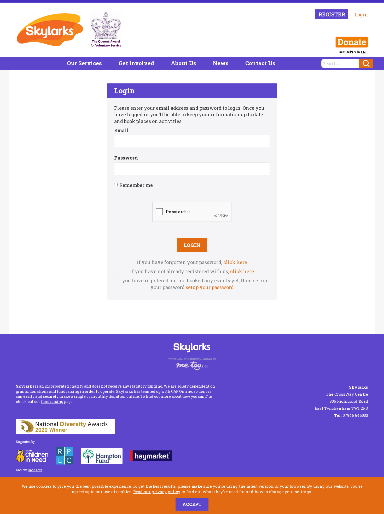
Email (121, 130)
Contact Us (260, 63)
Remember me (136, 185)
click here (235, 262)
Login (361, 14)
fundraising (52, 401)
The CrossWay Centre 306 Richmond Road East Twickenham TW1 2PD (341, 397)
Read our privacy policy (156, 491)
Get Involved (136, 63)
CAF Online (181, 391)
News (221, 63)
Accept (192, 504)
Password (126, 158)
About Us (183, 63)
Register (331, 14)
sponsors (35, 470)
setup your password (210, 287)
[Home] (50, 29)
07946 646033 (351, 415)
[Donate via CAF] (351, 42)
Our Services (84, 63)
